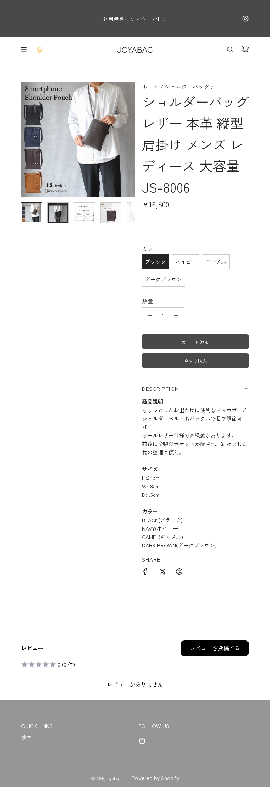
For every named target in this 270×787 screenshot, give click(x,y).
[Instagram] (245, 18)
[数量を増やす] (176, 315)
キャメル (215, 261)
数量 (147, 301)
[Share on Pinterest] (179, 572)
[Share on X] (162, 572)
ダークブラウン (163, 279)
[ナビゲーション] (23, 49)
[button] (26, 139)
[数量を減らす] (150, 315)
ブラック (155, 261)
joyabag (135, 49)
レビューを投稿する (214, 648)
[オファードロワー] (39, 49)
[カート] (245, 49)
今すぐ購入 (195, 361)
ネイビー (185, 261)
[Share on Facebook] (145, 572)
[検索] (230, 49)
